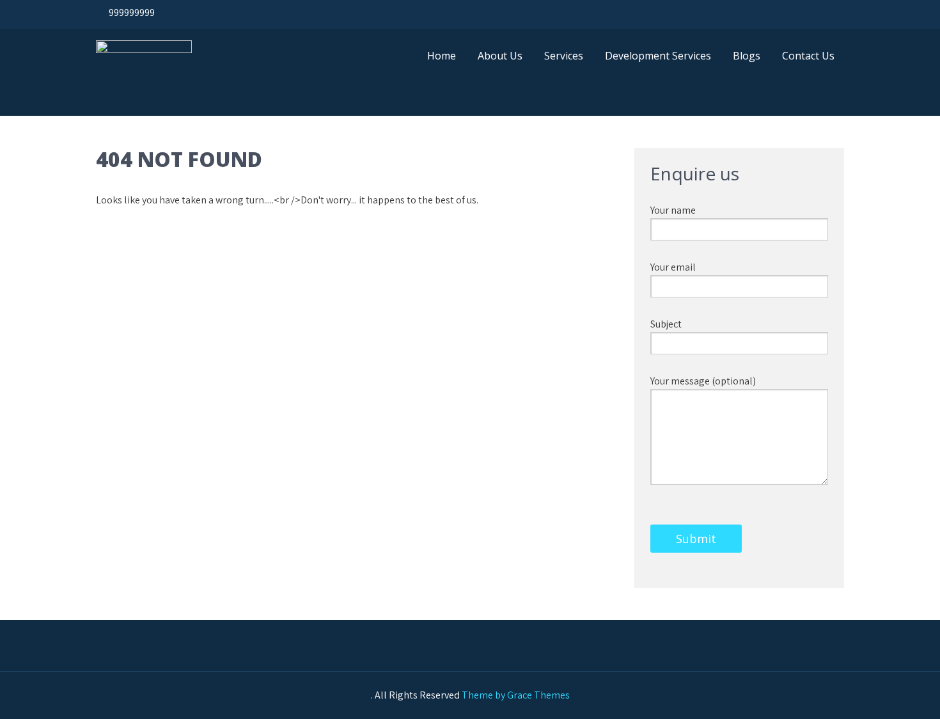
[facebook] (766, 13)
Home (441, 56)
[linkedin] (828, 13)
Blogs (746, 56)
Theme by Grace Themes (516, 695)
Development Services (658, 56)
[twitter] (797, 13)
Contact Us (808, 56)
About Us (500, 56)
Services (563, 56)
